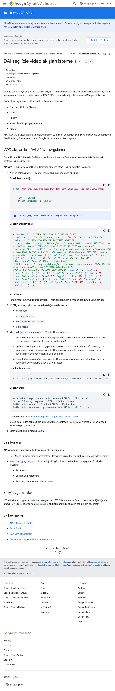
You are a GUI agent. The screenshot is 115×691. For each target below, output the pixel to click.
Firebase (82, 597)
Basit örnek (15, 528)
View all (81, 621)
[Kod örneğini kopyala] (109, 185)
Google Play (83, 617)
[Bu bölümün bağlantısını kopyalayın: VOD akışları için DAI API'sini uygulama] (68, 150)
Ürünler (19, 54)
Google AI (8, 660)
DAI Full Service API (57, 54)
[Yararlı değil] (109, 54)
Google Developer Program (16, 588)
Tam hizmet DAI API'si (18, 13)
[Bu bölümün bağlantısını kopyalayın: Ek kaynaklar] (26, 515)
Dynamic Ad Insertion (42, 4)
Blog (43, 588)
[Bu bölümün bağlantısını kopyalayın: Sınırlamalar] (25, 442)
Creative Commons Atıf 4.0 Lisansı (56, 562)
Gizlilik (16, 677)
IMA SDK (8, 27)
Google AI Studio (85, 602)
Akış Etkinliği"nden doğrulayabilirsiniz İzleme (54, 416)
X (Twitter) (46, 607)
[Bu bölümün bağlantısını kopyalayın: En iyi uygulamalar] (35, 493)
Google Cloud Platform (14, 655)
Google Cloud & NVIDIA (14, 607)
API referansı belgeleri (21, 523)
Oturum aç (106, 3)
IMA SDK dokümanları (21, 533)
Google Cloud (84, 612)
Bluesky (44, 593)
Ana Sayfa (8, 54)
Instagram (45, 597)
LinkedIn (45, 602)
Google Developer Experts (16, 597)
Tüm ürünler (9, 664)
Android (81, 588)
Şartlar (7, 677)
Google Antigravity (86, 607)
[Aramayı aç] (74, 3)
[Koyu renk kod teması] (104, 185)
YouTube (45, 612)
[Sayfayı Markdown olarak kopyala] (85, 61)
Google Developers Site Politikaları (52, 565)
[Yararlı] (104, 54)
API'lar (72, 54)
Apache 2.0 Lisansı (100, 562)
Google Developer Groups (15, 593)
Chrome (82, 593)
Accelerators (10, 602)
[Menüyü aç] (5, 3)
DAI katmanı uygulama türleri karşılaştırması (32, 539)
